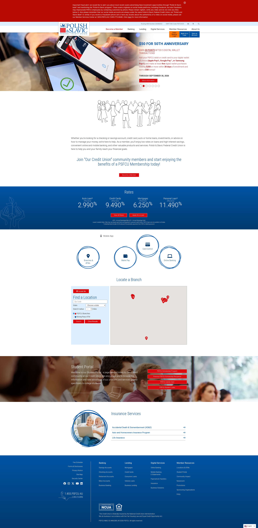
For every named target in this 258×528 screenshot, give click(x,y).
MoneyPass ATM (83, 317)
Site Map (79, 474)
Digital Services (158, 29)
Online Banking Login (174, 34)
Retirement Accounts (106, 476)
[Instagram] (69, 483)
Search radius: (78, 309)
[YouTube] (77, 483)
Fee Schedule (78, 462)
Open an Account (194, 34)
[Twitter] (73, 483)
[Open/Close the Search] (198, 24)
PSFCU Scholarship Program (167, 371)
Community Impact (183, 476)
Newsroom (181, 481)
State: (75, 305)
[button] (164, 300)
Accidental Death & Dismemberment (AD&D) (132, 427)
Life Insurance (118, 438)
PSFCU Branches (83, 313)
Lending (142, 29)
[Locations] (193, 24)
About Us (195, 29)
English (249, 526)
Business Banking (105, 485)
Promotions (181, 485)
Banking (131, 29)
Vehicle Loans (130, 481)
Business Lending (131, 485)
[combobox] (249, 526)
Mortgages (129, 468)
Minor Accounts (104, 481)
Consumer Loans (131, 476)
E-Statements (155, 474)
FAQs (178, 494)
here (129, 17)
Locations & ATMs (183, 468)
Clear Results (93, 321)
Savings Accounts (105, 468)
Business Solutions (157, 488)
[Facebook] (65, 483)
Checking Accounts (105, 472)
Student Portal (182, 472)
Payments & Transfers (158, 479)
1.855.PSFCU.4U (74, 493)
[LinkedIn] (81, 483)
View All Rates (119, 215)
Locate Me (82, 291)
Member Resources (178, 29)
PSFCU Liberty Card (167, 382)
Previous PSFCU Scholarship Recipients (167, 376)
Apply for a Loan (184, 34)
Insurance (154, 483)
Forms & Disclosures (75, 466)
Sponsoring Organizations (186, 490)
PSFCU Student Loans (167, 387)
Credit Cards (129, 472)
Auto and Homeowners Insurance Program (131, 432)
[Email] (188, 24)
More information (148, 81)
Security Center (77, 478)
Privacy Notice (77, 470)
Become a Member (129, 175)
